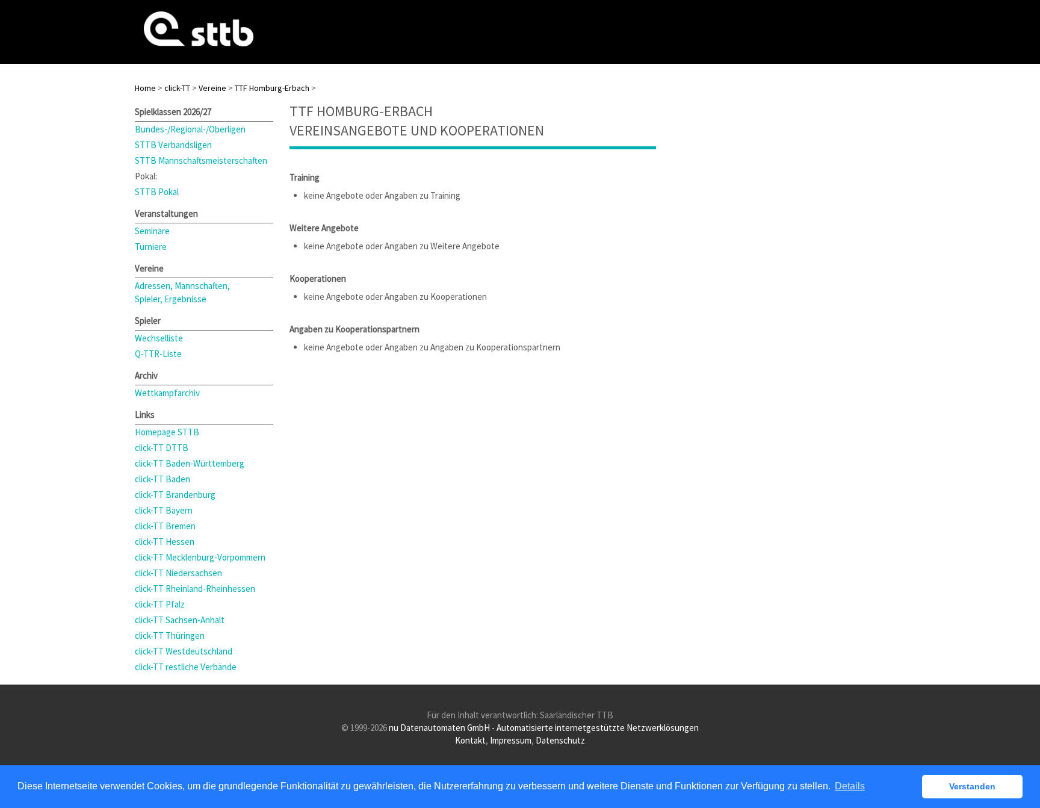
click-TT (177, 87)
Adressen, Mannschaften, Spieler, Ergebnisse (182, 292)
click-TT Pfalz (160, 604)
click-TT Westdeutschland (183, 651)
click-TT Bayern (164, 510)
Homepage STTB (167, 432)
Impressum (510, 740)
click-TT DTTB (161, 447)
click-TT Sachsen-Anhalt (179, 620)
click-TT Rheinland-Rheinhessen (195, 588)
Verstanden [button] (972, 786)
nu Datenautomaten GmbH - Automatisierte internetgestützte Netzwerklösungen (544, 727)
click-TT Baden (162, 479)
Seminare (152, 231)
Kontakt (470, 740)
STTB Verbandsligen (173, 145)
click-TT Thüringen (170, 635)
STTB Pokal (157, 191)
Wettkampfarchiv (167, 393)
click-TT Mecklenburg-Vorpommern (200, 557)
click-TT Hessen (164, 541)
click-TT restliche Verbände (186, 667)
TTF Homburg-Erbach (272, 87)
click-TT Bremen (165, 526)
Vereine (212, 87)
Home (145, 87)
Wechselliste (159, 338)
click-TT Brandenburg (175, 494)
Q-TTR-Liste (158, 353)
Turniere (151, 246)
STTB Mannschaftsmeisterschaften (201, 160)
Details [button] (850, 786)
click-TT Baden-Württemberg (189, 463)
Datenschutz (560, 740)
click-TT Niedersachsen (178, 573)
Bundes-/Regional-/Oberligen (190, 129)
